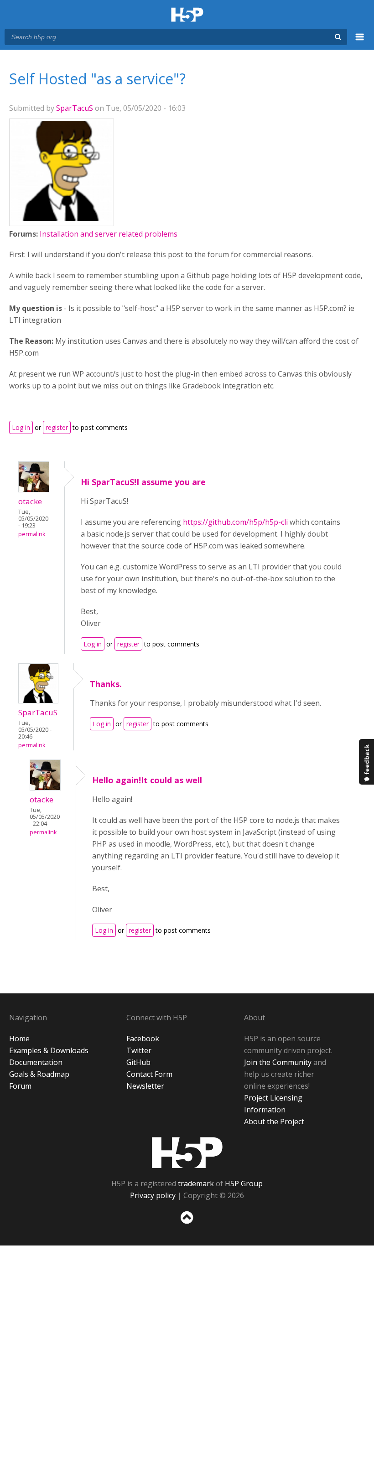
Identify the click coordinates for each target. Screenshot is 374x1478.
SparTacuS (74, 108)
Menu (359, 41)
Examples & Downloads (48, 1050)
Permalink (31, 534)
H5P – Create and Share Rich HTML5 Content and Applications (187, 15)
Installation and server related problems (108, 234)
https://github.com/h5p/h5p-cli (235, 522)
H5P (187, 1152)
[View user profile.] (61, 218)
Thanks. (106, 683)
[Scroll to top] (187, 1225)
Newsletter (145, 1086)
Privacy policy (153, 1195)
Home (19, 1039)
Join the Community (278, 1062)
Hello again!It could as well (147, 780)
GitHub (138, 1062)
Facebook (142, 1039)
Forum (20, 1086)
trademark (196, 1183)
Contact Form (149, 1074)
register (57, 427)
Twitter (138, 1050)
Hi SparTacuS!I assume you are (143, 481)
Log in (21, 427)
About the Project (274, 1121)
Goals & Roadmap (39, 1074)
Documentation (35, 1062)
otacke (30, 501)
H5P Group (244, 1183)
